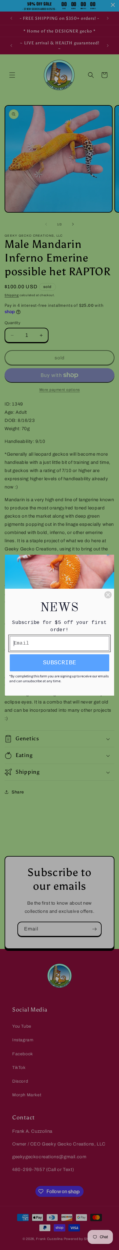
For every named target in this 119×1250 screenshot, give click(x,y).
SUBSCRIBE (59, 662)
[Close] (108, 594)
